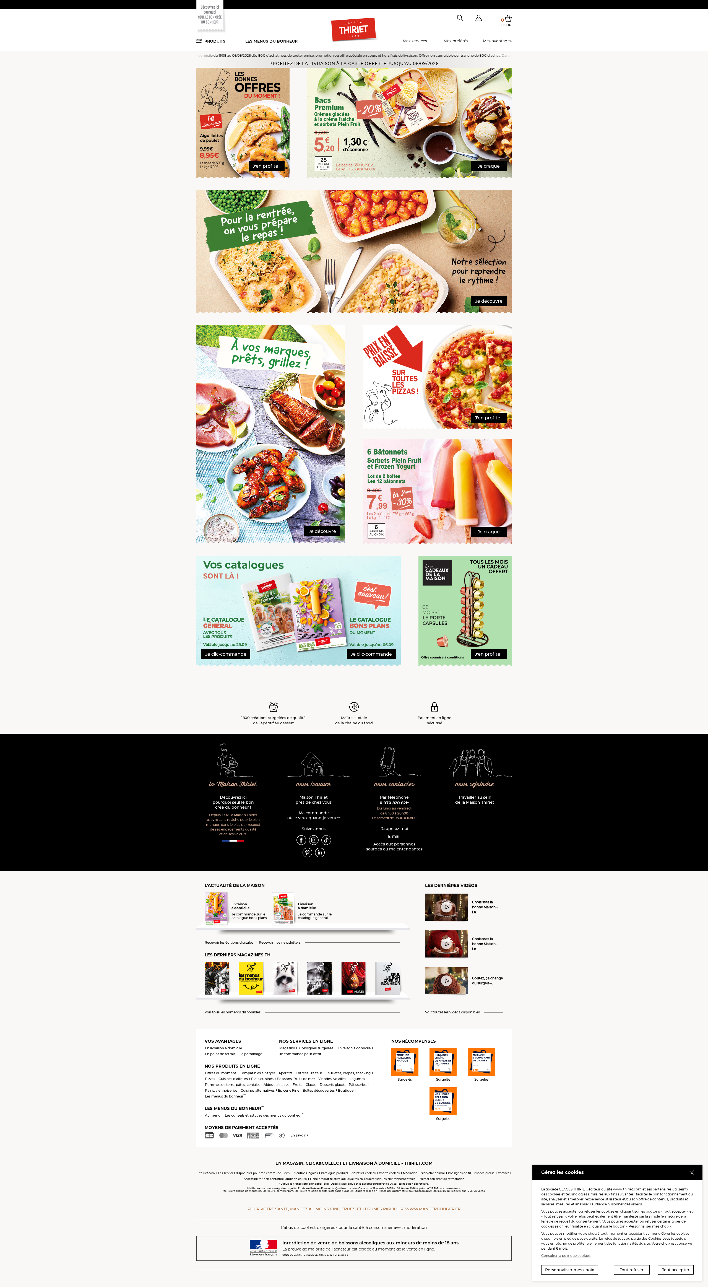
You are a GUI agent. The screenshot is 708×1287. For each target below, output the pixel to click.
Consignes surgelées (316, 1048)
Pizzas (210, 1079)
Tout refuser (632, 1269)
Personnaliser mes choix (569, 1269)
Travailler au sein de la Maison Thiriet (474, 800)
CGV (287, 1173)
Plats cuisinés (262, 1079)
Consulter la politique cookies (565, 1256)
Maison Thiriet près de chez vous (314, 800)
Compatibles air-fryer (257, 1073)
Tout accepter (675, 1269)
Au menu (212, 1115)
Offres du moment (220, 1073)
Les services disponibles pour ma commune (249, 1173)
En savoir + (299, 1135)
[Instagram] (314, 839)
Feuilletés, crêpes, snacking (348, 1073)
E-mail (394, 836)
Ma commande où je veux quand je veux (313, 815)
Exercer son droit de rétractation (441, 1179)
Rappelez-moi (394, 828)
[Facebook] (301, 839)
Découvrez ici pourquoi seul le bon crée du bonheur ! (233, 802)
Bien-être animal (433, 1173)
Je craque (489, 166)
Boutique (345, 1090)
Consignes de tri (459, 1173)
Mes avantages (497, 40)
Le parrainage (251, 1054)
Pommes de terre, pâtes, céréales (232, 1085)
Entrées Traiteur (309, 1073)
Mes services (415, 40)
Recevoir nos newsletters (280, 942)
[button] (478, 19)
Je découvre (489, 301)
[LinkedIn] (320, 852)
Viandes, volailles (332, 1079)
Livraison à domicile (354, 1048)
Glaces (311, 1085)
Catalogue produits (334, 1173)
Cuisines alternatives (258, 1090)
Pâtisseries (357, 1085)
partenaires (662, 1189)
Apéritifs (285, 1073)
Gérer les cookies (675, 1233)
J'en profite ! (266, 166)
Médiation (410, 1173)
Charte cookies (389, 1173)
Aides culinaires (276, 1085)
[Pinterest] (307, 852)
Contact (503, 1173)
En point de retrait (220, 1054)
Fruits (297, 1085)
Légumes (357, 1079)
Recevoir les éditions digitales (229, 942)
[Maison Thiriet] (354, 29)
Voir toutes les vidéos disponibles (452, 1012)
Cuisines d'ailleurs (233, 1079)
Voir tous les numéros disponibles (233, 1012)
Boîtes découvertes (319, 1090)
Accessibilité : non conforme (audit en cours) (275, 1179)
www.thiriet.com (627, 1189)
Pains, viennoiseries (221, 1090)
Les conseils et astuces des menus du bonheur (264, 1115)
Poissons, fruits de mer (296, 1079)
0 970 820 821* (394, 802)
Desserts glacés (332, 1085)
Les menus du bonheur (271, 41)
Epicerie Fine (288, 1090)
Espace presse (484, 1173)
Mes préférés (456, 40)
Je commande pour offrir (300, 1054)
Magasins (287, 1048)
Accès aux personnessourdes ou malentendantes (394, 847)
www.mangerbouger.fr (432, 1208)
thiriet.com (207, 1173)
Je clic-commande (225, 654)
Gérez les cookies (364, 1173)
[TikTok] (326, 839)
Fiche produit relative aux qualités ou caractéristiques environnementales (362, 1179)
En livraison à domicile (223, 1048)
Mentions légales (306, 1173)
